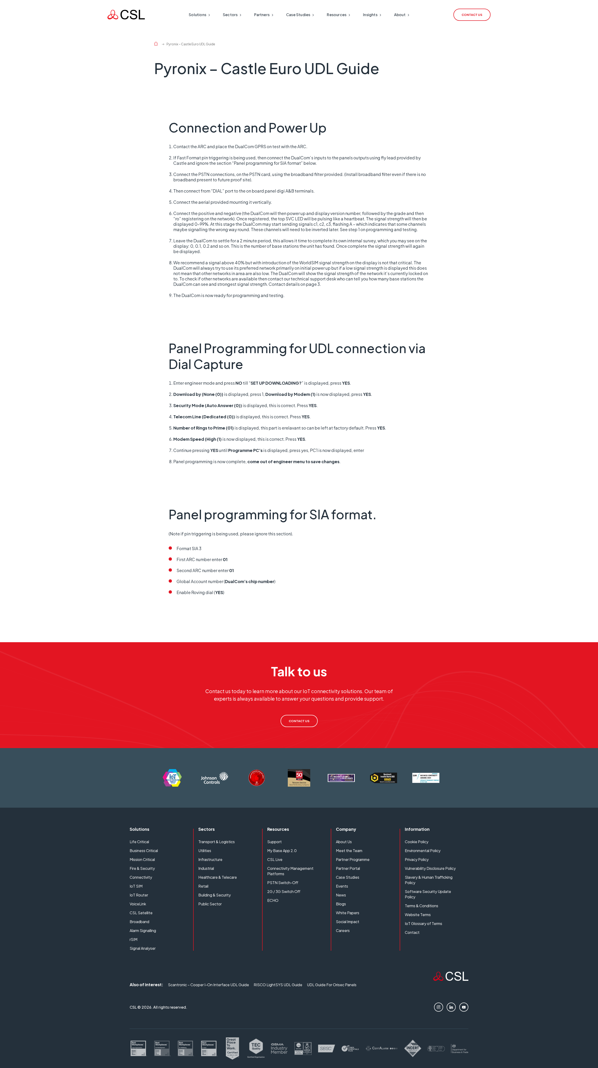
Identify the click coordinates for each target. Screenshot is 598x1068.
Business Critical (144, 850)
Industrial (206, 868)
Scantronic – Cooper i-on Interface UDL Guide (208, 984)
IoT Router (139, 894)
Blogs (341, 903)
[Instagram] (438, 1007)
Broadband (139, 921)
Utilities (204, 850)
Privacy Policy (417, 859)
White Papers (347, 912)
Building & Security (214, 894)
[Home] (156, 44)
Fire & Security (142, 868)
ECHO (272, 900)
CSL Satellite (141, 912)
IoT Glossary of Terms (423, 923)
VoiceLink (138, 903)
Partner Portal (348, 868)
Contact (412, 932)
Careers (343, 930)
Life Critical (139, 841)
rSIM (133, 939)
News (341, 894)
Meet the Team (349, 850)
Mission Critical (142, 859)
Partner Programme (353, 859)
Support (274, 841)
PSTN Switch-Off (282, 882)
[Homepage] (126, 14)
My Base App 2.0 (282, 850)
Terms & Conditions (421, 905)
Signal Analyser (143, 948)
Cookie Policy (416, 841)
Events (342, 886)
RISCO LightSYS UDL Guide (278, 984)
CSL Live (274, 859)
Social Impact (347, 921)
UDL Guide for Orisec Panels (331, 984)
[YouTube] (463, 1007)
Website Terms (418, 914)
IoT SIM (136, 886)
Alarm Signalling (143, 930)
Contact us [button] (472, 15)
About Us (344, 841)
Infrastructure (210, 859)
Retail (203, 886)
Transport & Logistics (216, 841)
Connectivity (141, 877)
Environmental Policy (423, 850)
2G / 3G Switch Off (283, 891)
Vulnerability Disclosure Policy (430, 868)
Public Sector (210, 903)
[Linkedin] (451, 1007)
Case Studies (347, 877)
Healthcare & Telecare (217, 877)
